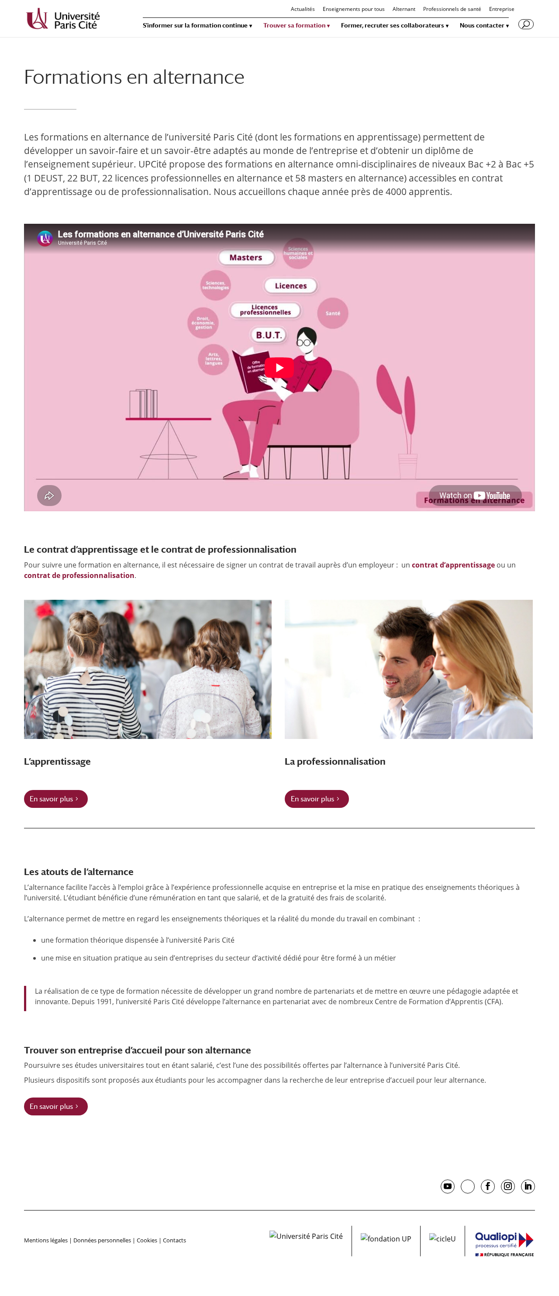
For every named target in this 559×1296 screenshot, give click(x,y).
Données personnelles (102, 1240)
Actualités (303, 10)
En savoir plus (51, 799)
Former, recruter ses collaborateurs (392, 25)
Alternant (404, 10)
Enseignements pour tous (354, 10)
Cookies (147, 1240)
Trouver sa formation (294, 25)
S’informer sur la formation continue (195, 25)
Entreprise (501, 10)
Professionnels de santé (452, 10)
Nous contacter (482, 25)
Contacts (174, 1240)
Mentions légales (46, 1240)
